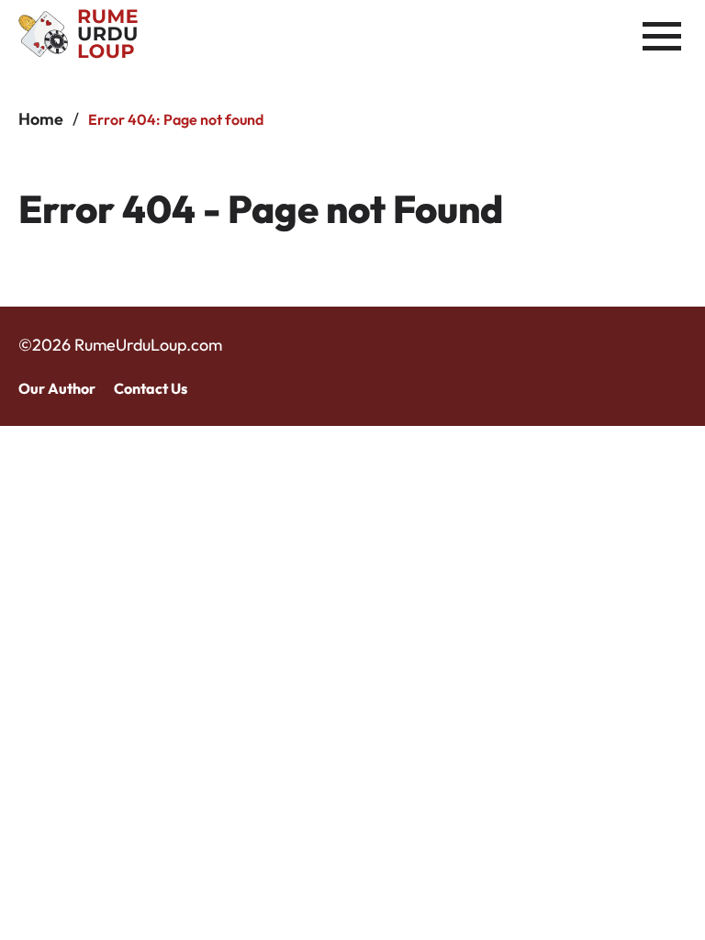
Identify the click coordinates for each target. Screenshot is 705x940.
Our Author (56, 388)
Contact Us (150, 388)
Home (40, 118)
